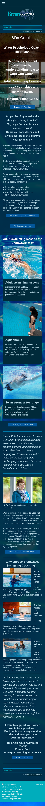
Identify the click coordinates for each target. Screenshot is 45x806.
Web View (39, 785)
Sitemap (12, 785)
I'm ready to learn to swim (22, 425)
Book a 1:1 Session (22, 107)
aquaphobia (10, 355)
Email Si (6, 27)
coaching (21, 295)
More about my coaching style (22, 215)
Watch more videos (22, 226)
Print (6, 785)
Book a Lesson (22, 758)
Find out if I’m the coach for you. (22, 552)
